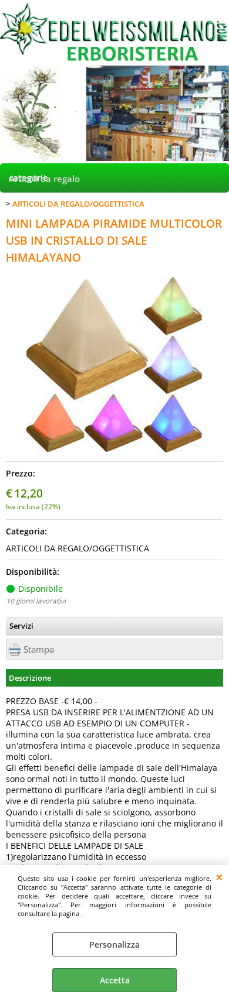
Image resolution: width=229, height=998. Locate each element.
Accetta (115, 980)
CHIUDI (219, 877)
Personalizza (114, 944)
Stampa (38, 649)
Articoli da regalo (44, 179)
